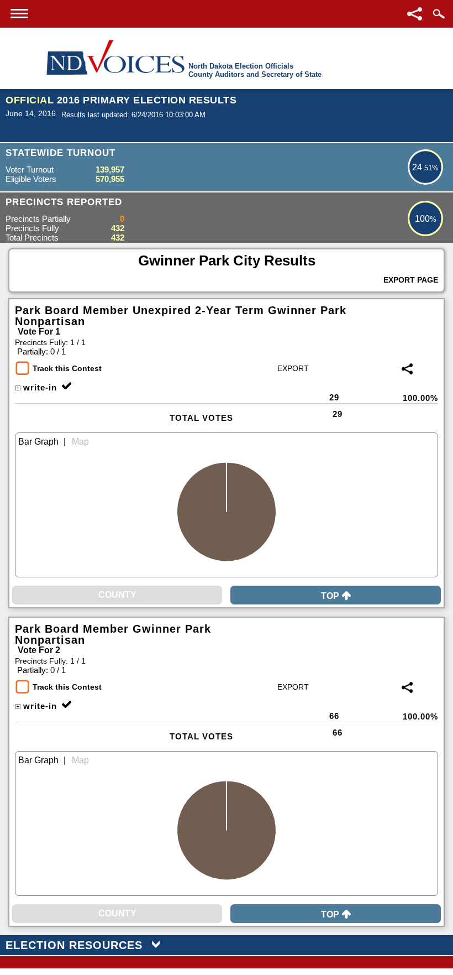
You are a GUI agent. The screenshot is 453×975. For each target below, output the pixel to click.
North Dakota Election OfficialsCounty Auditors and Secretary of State (255, 70)
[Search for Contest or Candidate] (438, 14)
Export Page (410, 279)
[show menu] (19, 14)
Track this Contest (67, 368)
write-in (40, 387)
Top (330, 596)
